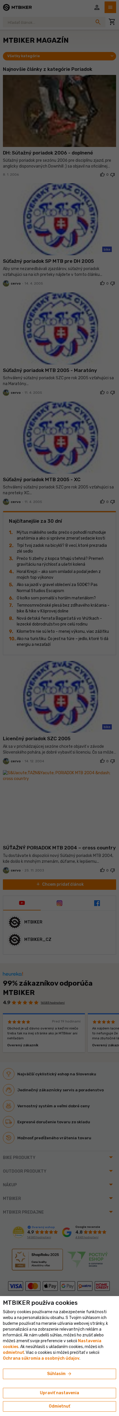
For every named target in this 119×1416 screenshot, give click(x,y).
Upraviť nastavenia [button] (59, 1392)
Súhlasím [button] (59, 1374)
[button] (13, 1352)
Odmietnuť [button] (59, 1406)
